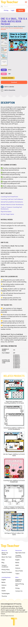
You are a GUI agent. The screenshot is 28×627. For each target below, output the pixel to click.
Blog (3, 562)
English (17, 560)
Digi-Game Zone (20, 553)
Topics (17, 574)
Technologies (6, 593)
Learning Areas (9, 26)
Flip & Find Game (6, 212)
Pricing (6, 10)
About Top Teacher (5, 553)
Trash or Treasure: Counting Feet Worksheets (11, 208)
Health (4, 591)
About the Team (6, 557)
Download (14, 82)
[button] (7, 87)
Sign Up (20, 10)
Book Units (21, 26)
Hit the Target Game (7, 214)
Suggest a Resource (18, 580)
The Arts (4, 596)
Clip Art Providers (7, 572)
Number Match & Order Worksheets (12, 204)
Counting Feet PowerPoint (9, 197)
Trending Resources (18, 556)
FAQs (3, 560)
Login (12, 10)
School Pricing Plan (19, 584)
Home (2, 26)
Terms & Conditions (5, 566)
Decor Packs (19, 571)
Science (17, 568)
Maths (16, 26)
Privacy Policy (6, 570)
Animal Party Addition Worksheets (12, 202)
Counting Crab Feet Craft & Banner (12, 199)
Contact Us (18, 591)
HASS (17, 565)
